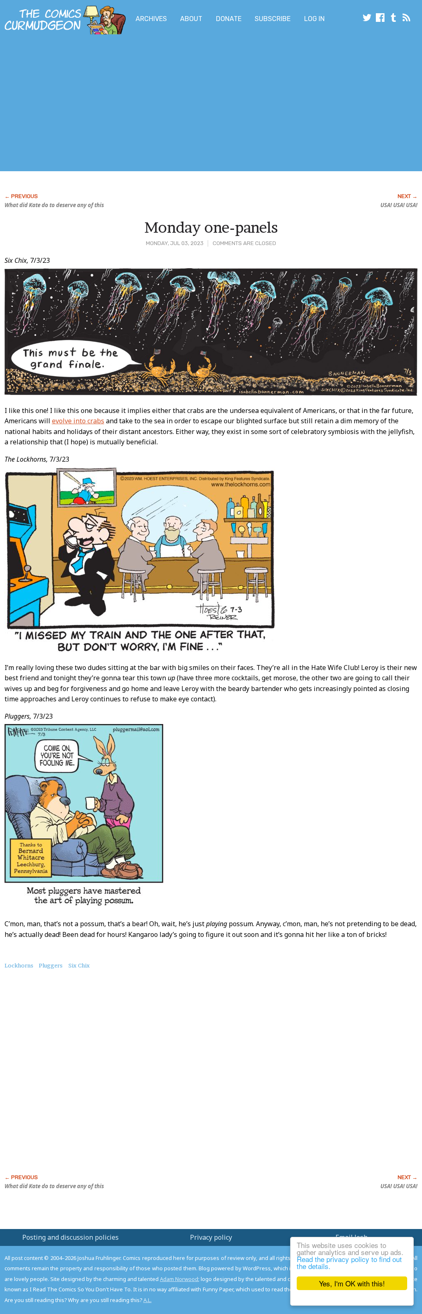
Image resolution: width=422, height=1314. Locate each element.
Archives (151, 19)
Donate (228, 19)
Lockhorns (19, 965)
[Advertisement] (163, 104)
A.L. (147, 1300)
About (191, 19)
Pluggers (51, 965)
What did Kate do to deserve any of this (54, 205)
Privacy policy (211, 1237)
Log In (314, 19)
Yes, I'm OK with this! (352, 1283)
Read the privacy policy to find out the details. (349, 1262)
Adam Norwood (179, 1279)
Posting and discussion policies (70, 1237)
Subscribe (273, 19)
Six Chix (79, 965)
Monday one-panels (211, 227)
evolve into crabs (78, 420)
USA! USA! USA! (398, 205)
